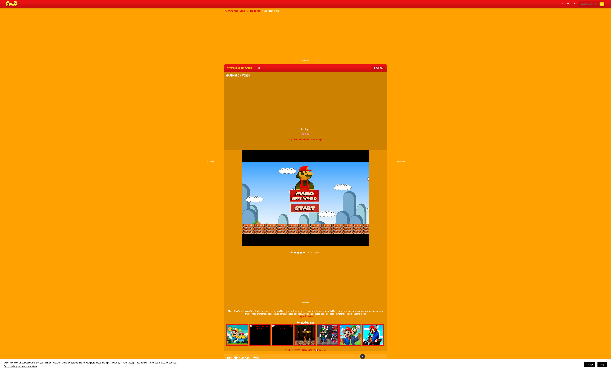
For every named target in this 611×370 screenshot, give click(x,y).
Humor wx (321, 350)
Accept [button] (602, 364)
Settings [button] (589, 364)
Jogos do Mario (305, 316)
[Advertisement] (305, 37)
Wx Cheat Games (292, 350)
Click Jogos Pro (309, 350)
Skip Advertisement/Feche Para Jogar (305, 139)
